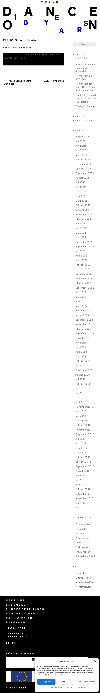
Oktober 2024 (83, 219)
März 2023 (81, 260)
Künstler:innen (83, 538)
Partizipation (82, 547)
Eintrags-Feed (83, 578)
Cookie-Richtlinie (56, 687)
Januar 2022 (82, 315)
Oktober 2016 (83, 462)
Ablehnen (66, 682)
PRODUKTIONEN (21, 613)
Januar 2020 (82, 388)
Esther (55, 54)
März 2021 (81, 356)
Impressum (81, 687)
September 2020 (84, 370)
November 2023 (84, 242)
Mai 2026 (80, 150)
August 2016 (82, 471)
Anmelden (81, 573)
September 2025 (84, 173)
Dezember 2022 (84, 274)
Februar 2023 (83, 265)
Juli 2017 (80, 439)
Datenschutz (70, 687)
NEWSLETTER (16, 628)
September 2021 (84, 333)
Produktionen (82, 552)
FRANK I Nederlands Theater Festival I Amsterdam (85, 87)
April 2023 (81, 256)
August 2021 (82, 338)
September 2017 (84, 434)
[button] (95, 661)
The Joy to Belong (85, 106)
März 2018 (81, 420)
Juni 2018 (80, 411)
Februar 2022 (83, 310)
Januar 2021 (82, 365)
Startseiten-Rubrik (85, 556)
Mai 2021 (80, 347)
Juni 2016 (80, 480)
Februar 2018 (83, 425)
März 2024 (81, 237)
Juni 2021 (80, 343)
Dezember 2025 (84, 164)
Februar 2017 (83, 457)
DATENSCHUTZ (17, 636)
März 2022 (81, 306)
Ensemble (80, 529)
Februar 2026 (83, 159)
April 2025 (81, 196)
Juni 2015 (80, 507)
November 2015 (84, 498)
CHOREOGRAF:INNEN (25, 609)
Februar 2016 (83, 489)
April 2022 (81, 301)
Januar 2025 (82, 210)
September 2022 (84, 288)
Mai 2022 (80, 297)
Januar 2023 (82, 269)
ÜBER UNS (15, 600)
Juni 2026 (80, 146)
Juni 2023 (80, 251)
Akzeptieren (46, 682)
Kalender (8, 58)
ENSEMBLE (16, 605)
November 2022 (84, 278)
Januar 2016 (82, 494)
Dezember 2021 (84, 320)
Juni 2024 (80, 228)
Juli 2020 (80, 379)
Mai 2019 (80, 397)
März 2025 (81, 201)
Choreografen (83, 524)
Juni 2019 (80, 393)
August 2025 (82, 178)
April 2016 (81, 484)
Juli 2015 (80, 503)
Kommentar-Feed (85, 582)
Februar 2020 (83, 384)
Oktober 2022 (83, 283)
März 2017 (81, 452)
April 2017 (81, 448)
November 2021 (84, 324)
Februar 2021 (83, 361)
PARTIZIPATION (20, 618)
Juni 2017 (80, 443)
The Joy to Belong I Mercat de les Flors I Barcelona (85, 98)
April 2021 (81, 352)
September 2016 (84, 466)
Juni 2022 (80, 292)
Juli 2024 (80, 223)
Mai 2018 (80, 416)
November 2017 (84, 430)
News (78, 543)
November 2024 (84, 214)
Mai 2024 (80, 233)
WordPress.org (83, 587)
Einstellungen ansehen (86, 682)
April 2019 (81, 402)
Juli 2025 (80, 182)
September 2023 (84, 246)
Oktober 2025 (83, 169)
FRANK (7, 48)
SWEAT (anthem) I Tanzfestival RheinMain (85, 68)
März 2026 (81, 155)
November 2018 (84, 407)
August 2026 (82, 136)
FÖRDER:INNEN (20, 653)
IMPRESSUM (15, 633)
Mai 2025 (80, 191)
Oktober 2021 (83, 329)
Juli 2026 (80, 141)
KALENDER (16, 622)
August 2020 (82, 375)
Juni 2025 (80, 187)
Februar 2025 (83, 205)
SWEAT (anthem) (54, 81)
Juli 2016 (80, 475)
